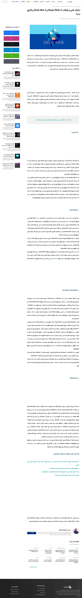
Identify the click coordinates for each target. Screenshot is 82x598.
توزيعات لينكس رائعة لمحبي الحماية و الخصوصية (67, 475)
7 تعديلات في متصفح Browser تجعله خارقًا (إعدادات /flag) (9, 105)
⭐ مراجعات (28, 1)
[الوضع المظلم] (3, 1)
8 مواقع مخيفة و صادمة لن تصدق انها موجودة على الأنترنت (64, 468)
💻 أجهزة (48, 1)
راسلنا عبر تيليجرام (13, 593)
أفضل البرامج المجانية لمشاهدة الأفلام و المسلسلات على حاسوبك (8, 145)
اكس (11, 44)
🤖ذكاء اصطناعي (15, 1)
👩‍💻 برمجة (22, 1)
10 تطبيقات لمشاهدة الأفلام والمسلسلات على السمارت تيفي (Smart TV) (8, 134)
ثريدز (11, 61)
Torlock (56, 258)
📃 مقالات (54, 1)
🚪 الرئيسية (60, 1)
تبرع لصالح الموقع (40, 594)
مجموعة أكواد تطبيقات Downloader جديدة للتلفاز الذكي (8, 73)
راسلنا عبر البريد (14, 591)
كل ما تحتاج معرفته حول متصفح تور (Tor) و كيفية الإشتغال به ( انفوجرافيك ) (60, 472)
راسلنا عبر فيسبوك (13, 589)
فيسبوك (11, 33)
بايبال (31, 533)
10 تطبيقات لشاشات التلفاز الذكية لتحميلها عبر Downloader (8, 95)
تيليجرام (11, 50)
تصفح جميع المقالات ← (33, 567)
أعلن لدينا (42, 592)
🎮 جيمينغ (42, 1)
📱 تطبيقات (35, 1)
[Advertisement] (53, 82)
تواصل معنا (41, 588)
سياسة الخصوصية (40, 590)
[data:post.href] (17, 86)
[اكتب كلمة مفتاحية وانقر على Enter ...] (6, 1)
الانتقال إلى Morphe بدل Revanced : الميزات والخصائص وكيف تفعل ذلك (8, 84)
